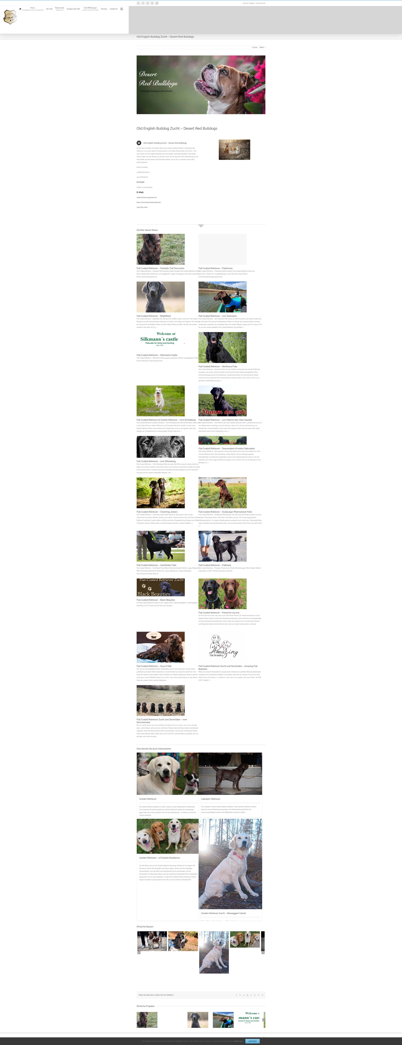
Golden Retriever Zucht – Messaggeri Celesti (223, 913)
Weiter (261, 47)
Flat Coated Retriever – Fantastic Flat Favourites (160, 268)
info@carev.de (260, 3)
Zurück (255, 47)
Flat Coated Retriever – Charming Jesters (157, 511)
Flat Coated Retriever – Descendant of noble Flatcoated (220, 443)
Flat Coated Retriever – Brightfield (154, 316)
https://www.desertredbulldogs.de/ (149, 202)
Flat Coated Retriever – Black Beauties (156, 600)
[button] (121, 8)
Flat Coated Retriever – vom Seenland (217, 316)
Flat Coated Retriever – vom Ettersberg (156, 461)
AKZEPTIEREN (252, 1041)
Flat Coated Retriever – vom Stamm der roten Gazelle (225, 420)
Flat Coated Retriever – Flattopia (214, 565)
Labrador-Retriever (210, 799)
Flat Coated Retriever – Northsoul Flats (217, 366)
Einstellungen (238, 1041)
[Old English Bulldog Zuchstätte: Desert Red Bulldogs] (234, 140)
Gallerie (225, 443)
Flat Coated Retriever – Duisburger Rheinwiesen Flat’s (225, 511)
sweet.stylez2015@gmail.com (147, 197)
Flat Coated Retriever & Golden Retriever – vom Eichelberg (166, 420)
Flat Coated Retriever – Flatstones (215, 268)
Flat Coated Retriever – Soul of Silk (154, 666)
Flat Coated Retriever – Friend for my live (218, 612)
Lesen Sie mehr (142, 207)
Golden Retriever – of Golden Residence (159, 857)
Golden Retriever (147, 799)
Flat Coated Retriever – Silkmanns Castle (157, 355)
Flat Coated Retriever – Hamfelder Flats (156, 565)
